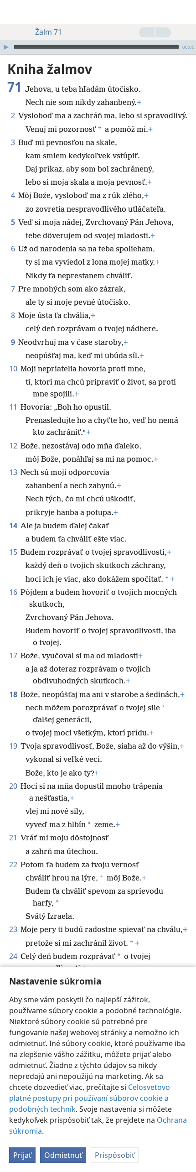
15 (14, 552)
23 (14, 929)
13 (14, 472)
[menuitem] (14, 12)
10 (14, 369)
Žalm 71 (48, 32)
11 (14, 407)
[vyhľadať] (184, 12)
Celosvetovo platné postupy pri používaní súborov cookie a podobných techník (89, 1098)
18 (14, 694)
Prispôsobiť (114, 1155)
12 (14, 446)
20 (14, 786)
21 (14, 838)
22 (14, 864)
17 (14, 656)
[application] (98, 47)
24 (14, 956)
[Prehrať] (6, 47)
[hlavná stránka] (14, 12)
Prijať (22, 1155)
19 (14, 746)
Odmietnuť (63, 1155)
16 (14, 592)
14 (14, 526)
